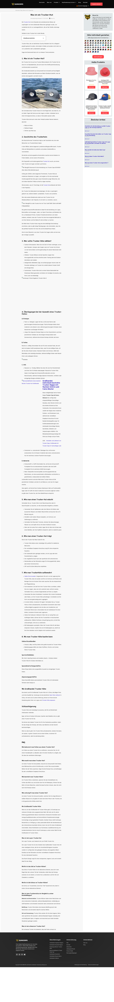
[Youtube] (25, 954)
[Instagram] (19, 954)
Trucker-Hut (27, 22)
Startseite (42, 2)
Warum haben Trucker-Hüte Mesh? (94, 156)
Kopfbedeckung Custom (68, 2)
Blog (79, 2)
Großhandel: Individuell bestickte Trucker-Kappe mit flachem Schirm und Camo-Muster (51, 385)
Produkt (56, 2)
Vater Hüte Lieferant (54, 695)
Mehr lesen (91, 87)
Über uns (49, 2)
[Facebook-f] (17, 954)
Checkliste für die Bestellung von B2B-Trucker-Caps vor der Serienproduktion (98, 126)
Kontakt (85, 2)
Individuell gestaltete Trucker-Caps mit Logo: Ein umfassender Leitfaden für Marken (97, 142)
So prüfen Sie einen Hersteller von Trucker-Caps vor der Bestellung (98, 134)
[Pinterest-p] (22, 954)
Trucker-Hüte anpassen (48, 700)
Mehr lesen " (87, 130)
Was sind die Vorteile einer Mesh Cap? (95, 150)
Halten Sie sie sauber (30, 576)
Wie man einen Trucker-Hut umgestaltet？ (97, 162)
